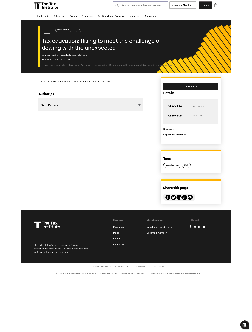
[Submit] (116, 5)
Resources (87, 16)
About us (134, 16)
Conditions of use (143, 267)
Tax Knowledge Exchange (111, 16)
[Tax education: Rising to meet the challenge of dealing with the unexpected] (184, 199)
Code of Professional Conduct (122, 267)
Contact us (150, 16)
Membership (42, 16)
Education (59, 16)
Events (73, 16)
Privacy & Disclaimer (100, 267)
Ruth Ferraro (197, 106)
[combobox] (140, 5)
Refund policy (158, 267)
